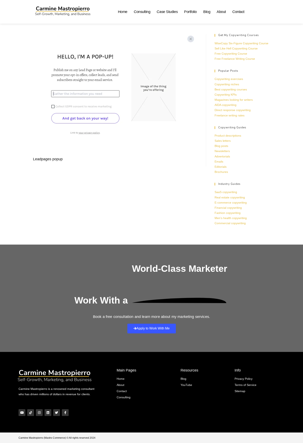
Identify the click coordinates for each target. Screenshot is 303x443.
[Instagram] (39, 412)
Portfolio (190, 12)
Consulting (142, 12)
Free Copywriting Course (231, 53)
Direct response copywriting (233, 110)
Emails (219, 161)
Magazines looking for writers (234, 99)
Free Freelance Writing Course (235, 58)
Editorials (221, 166)
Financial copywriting (228, 207)
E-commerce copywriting (231, 202)
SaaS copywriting (226, 192)
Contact (238, 12)
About (221, 12)
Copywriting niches (227, 84)
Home (122, 12)
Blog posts (221, 146)
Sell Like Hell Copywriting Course (236, 48)
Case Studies (167, 12)
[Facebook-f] (65, 412)
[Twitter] (56, 412)
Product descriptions (228, 135)
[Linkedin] (48, 412)
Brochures (221, 171)
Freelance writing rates (229, 115)
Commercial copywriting (230, 223)
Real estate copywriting (230, 197)
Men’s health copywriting (231, 218)
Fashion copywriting (228, 212)
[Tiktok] (30, 412)
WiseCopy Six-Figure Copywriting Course (241, 43)
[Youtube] (22, 412)
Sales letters (223, 140)
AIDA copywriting (225, 105)
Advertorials (222, 156)
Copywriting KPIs (226, 94)
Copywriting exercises (229, 79)
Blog (206, 12)
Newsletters (222, 151)
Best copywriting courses (231, 89)
